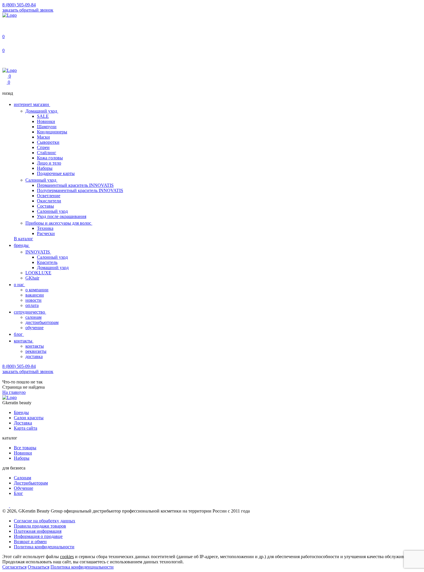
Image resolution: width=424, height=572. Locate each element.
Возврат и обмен (30, 541)
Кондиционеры (52, 131)
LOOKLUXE (38, 272)
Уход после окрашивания (61, 216)
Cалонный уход (52, 257)
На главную (14, 392)
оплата (32, 305)
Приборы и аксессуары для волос (58, 223)
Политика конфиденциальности (82, 566)
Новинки (46, 121)
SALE (43, 116)
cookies (67, 556)
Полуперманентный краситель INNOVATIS (80, 190)
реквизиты (35, 351)
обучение (34, 327)
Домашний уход (41, 111)
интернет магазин (32, 104)
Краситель (47, 262)
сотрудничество (30, 312)
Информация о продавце (38, 536)
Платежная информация (37, 531)
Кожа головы (50, 157)
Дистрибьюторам (31, 482)
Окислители (49, 200)
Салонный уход (41, 180)
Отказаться (38, 566)
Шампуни (47, 126)
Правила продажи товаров (40, 525)
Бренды (21, 412)
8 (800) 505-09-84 (19, 4)
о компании (36, 289)
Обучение (23, 488)
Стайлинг (46, 152)
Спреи (43, 147)
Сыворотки (48, 142)
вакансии (34, 294)
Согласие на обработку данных (44, 520)
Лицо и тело (49, 163)
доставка (34, 356)
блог (19, 334)
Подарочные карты (56, 173)
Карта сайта (25, 428)
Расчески (46, 233)
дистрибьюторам (42, 322)
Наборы (44, 168)
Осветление (48, 195)
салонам (33, 317)
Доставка (23, 422)
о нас (19, 284)
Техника (45, 228)
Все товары (25, 447)
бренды (22, 245)
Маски (43, 137)
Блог (18, 493)
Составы (45, 206)
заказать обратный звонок (27, 10)
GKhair (32, 277)
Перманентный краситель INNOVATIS (75, 185)
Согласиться (14, 566)
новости (33, 300)
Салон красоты (29, 417)
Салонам (22, 477)
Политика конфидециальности (44, 546)
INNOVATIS (38, 251)
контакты (23, 340)
